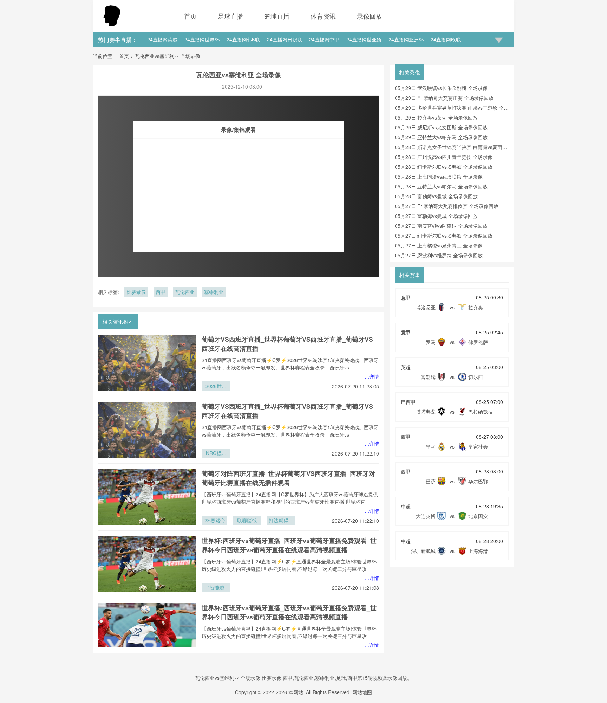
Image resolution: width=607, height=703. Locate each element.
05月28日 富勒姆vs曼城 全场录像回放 (436, 196)
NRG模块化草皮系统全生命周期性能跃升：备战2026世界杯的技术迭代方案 (216, 454)
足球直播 (230, 15)
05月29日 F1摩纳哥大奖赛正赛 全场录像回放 (444, 97)
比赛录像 (136, 291)
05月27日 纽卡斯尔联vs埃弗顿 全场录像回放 (443, 235)
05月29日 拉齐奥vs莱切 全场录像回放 (436, 117)
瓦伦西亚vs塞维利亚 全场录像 (167, 55)
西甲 (160, 291)
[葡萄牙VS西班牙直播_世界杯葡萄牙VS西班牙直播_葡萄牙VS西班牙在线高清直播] (147, 363)
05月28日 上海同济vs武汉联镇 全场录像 (439, 176)
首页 (190, 15)
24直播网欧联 (446, 39)
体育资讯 (323, 15)
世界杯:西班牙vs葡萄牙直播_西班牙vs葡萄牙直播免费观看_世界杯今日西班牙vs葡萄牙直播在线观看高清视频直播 (289, 545)
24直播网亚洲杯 (406, 39)
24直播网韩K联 (243, 39)
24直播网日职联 (284, 39)
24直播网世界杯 (202, 39)
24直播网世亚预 (363, 39)
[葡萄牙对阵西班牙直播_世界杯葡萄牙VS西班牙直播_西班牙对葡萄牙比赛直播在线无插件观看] (147, 497)
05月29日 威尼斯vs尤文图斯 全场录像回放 (441, 127)
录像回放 (369, 15)
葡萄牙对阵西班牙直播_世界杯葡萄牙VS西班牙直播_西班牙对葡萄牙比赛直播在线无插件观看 (288, 478)
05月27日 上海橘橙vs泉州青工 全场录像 (439, 245)
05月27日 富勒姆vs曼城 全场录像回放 (436, 215)
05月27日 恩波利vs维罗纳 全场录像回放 (439, 255)
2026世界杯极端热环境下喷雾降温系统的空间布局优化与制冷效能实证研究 (216, 386)
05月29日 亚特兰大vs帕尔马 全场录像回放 (441, 137)
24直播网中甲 (324, 39)
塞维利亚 (214, 291)
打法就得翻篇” (281, 521)
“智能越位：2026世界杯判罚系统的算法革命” (216, 588)
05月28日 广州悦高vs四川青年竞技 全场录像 (443, 156)
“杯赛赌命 (214, 520)
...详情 (372, 376)
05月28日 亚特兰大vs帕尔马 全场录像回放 (441, 186)
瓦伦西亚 (185, 291)
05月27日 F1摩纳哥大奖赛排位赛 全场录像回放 (446, 205)
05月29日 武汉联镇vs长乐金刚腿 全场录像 (441, 87)
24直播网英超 (162, 39)
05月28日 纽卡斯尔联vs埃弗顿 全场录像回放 (443, 166)
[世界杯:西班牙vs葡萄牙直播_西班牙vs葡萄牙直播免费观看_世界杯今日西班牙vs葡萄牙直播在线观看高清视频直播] (147, 564)
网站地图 (362, 692)
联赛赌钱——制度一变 (247, 521)
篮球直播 (276, 15)
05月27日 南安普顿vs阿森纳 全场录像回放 (441, 225)
